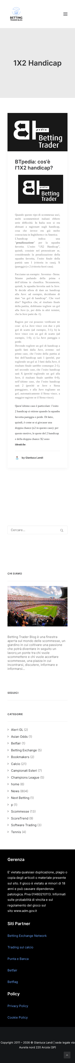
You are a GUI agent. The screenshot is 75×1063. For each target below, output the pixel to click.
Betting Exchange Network (27, 936)
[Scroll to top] (67, 1055)
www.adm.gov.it (25, 911)
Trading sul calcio (20, 947)
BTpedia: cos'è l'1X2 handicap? (34, 165)
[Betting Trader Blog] (17, 14)
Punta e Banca (18, 959)
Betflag (13, 982)
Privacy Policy (18, 1006)
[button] (65, 14)
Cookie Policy (18, 1017)
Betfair (12, 970)
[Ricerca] (38, 530)
